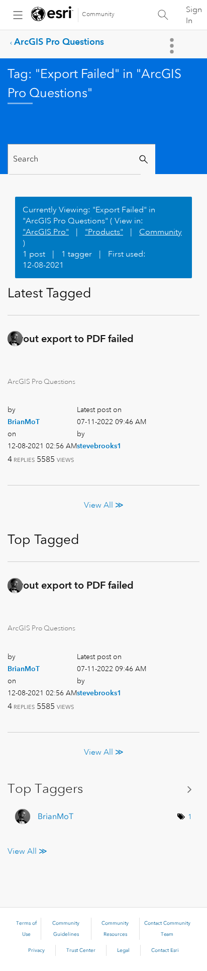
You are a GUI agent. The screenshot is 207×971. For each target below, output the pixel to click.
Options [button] (172, 45)
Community (98, 14)
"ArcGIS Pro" (46, 232)
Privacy (36, 950)
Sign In (194, 15)
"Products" (104, 232)
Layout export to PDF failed (71, 339)
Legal (123, 950)
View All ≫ (104, 505)
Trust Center (80, 950)
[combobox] (75, 159)
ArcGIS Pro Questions (59, 41)
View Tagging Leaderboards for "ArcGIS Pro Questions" (103, 789)
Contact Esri (165, 950)
